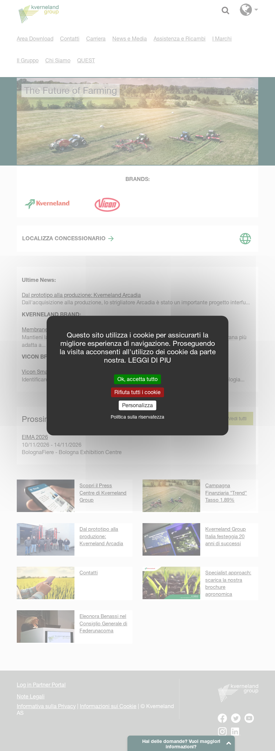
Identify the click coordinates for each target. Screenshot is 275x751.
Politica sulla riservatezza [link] (137, 417)
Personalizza (137, 405)
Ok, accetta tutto (137, 379)
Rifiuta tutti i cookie (137, 392)
